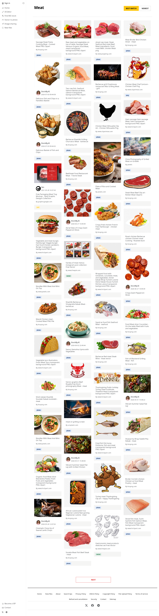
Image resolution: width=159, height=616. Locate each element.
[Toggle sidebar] (23, 3)
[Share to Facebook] (55, 36)
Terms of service (141, 594)
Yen (42, 187)
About (58, 594)
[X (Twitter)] (2, 612)
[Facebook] (92, 605)
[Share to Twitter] (51, 36)
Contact (103, 599)
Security (94, 599)
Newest (145, 8)
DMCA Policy (94, 594)
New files (48, 594)
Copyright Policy (109, 594)
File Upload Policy (125, 594)
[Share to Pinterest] (59, 36)
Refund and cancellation (78, 599)
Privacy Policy (81, 594)
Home (39, 594)
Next (93, 580)
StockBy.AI (45, 91)
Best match (131, 8)
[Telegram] (6, 612)
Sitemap (113, 599)
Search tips (68, 594)
